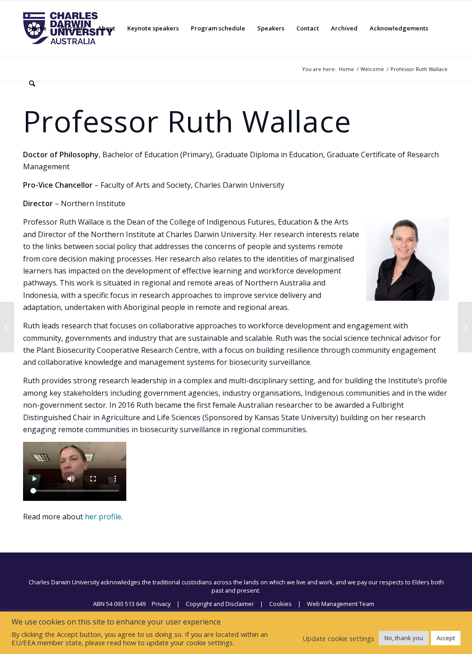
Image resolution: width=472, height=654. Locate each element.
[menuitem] (38, 28)
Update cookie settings (338, 638)
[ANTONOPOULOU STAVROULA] (465, 327)
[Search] (32, 83)
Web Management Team (340, 604)
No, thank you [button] (403, 638)
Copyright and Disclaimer (220, 604)
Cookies (280, 604)
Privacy (161, 604)
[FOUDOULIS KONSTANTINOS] (7, 327)
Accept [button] (446, 638)
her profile (103, 516)
